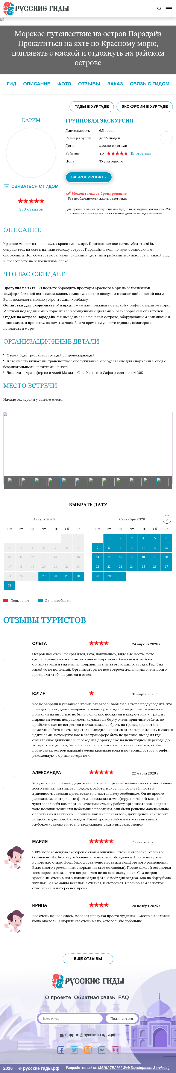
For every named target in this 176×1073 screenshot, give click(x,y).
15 (141, 153)
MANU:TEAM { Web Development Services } (134, 1068)
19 (154, 557)
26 (154, 566)
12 (154, 548)
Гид (11, 83)
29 (66, 576)
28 (55, 576)
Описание (36, 83)
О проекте (58, 997)
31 (9, 585)
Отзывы (89, 83)
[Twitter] (74, 1050)
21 (97, 566)
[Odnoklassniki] (88, 1050)
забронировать (88, 177)
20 (166, 557)
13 (166, 548)
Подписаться (121, 1018)
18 (143, 557)
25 (143, 566)
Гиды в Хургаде (91, 106)
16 (120, 557)
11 (143, 548)
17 (131, 557)
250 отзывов (31, 209)
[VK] (101, 1050)
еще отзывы (88, 958)
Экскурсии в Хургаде (144, 106)
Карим (31, 120)
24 (132, 566)
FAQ (123, 997)
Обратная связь (94, 997)
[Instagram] (115, 1050)
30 (78, 576)
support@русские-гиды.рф (91, 1035)
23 (120, 566)
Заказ (115, 83)
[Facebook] (60, 1050)
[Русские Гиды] (36, 8)
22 (109, 566)
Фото (64, 83)
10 (132, 548)
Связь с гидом (149, 83)
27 (44, 576)
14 (97, 557)
